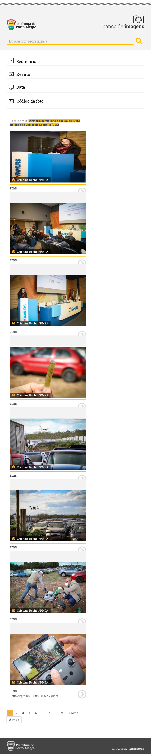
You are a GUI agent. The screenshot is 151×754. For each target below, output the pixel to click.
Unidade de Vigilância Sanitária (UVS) (34, 124)
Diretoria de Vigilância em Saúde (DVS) (54, 120)
